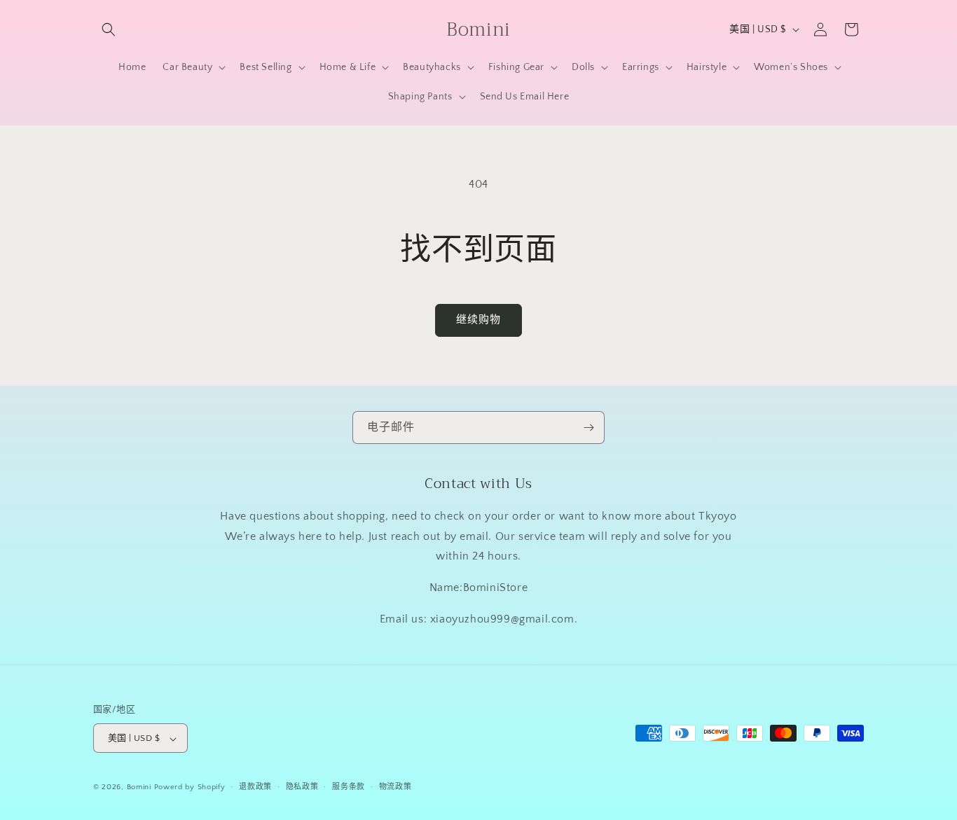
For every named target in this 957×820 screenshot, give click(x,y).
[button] (108, 29)
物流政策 (395, 787)
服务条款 (348, 787)
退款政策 (255, 787)
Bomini (139, 788)
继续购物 (478, 320)
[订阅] (588, 427)
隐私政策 (302, 787)
